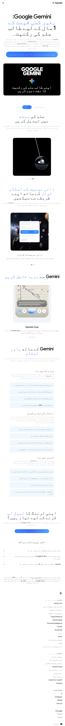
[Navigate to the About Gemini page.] (57, 3)
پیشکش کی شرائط (37, 577)
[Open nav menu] (3, 2)
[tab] (36, 179)
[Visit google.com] (32, 711)
